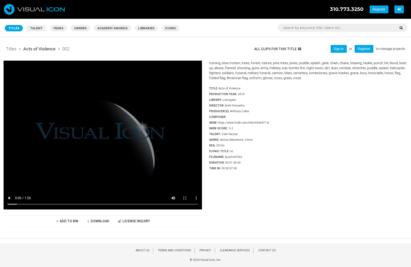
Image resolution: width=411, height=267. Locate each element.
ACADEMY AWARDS (112, 28)
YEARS (58, 28)
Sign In (339, 49)
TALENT (36, 28)
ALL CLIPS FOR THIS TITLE (275, 49)
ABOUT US (142, 250)
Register (379, 9)
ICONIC (170, 28)
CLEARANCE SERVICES (235, 250)
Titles (11, 48)
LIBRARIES (146, 28)
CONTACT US (267, 250)
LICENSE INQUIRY (135, 221)
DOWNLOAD (99, 221)
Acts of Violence (39, 48)
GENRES (80, 28)
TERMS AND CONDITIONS (174, 250)
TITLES (13, 28)
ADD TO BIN (68, 221)
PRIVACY (205, 250)
